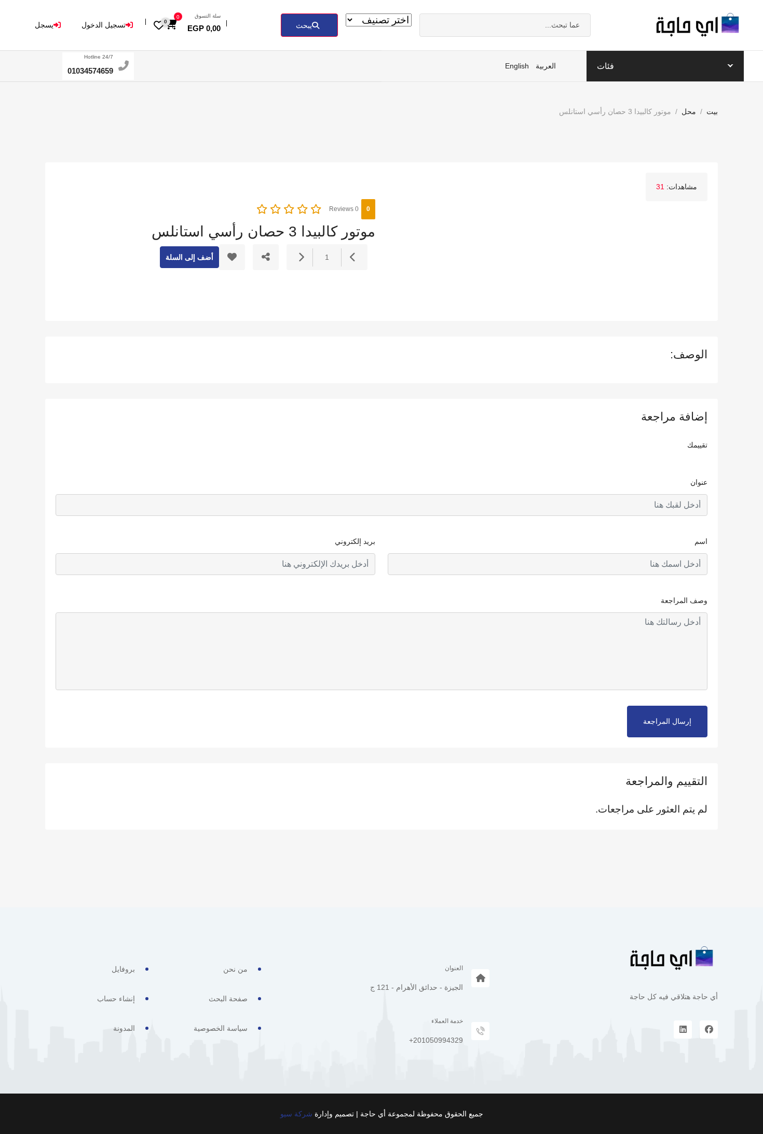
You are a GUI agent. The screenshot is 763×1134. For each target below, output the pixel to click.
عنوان (698, 482)
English (517, 66)
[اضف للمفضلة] (232, 257)
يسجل (44, 25)
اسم (700, 541)
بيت (712, 111)
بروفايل (123, 969)
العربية (546, 66)
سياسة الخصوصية (221, 1028)
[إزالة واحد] (353, 257)
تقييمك (697, 445)
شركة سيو (296, 1114)
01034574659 (90, 70)
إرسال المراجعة (667, 721)
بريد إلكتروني (355, 541)
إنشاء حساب (116, 999)
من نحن (235, 969)
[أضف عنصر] (301, 257)
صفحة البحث (228, 999)
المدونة (124, 1028)
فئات (605, 66)
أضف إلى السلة (189, 257)
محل (689, 111)
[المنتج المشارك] (266, 257)
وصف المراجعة (684, 600)
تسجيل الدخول (103, 25)
